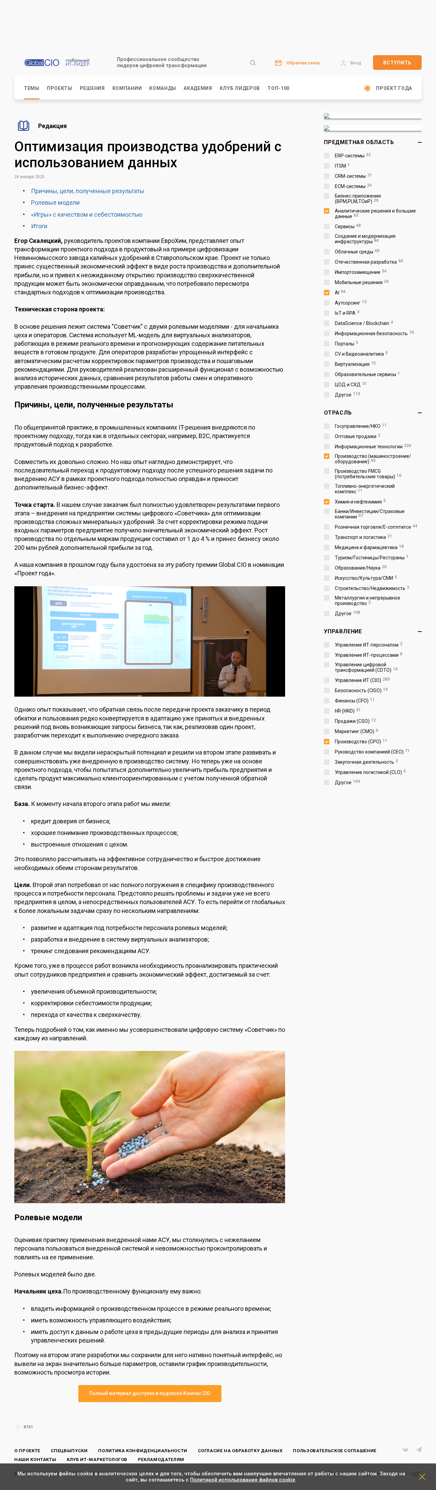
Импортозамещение (361, 272)
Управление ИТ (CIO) (362, 680)
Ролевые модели (55, 202)
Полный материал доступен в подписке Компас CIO (149, 1393)
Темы (32, 88)
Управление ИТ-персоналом (368, 645)
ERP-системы (353, 155)
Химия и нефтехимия (360, 502)
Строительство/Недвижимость (372, 588)
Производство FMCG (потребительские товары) (368, 473)
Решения (92, 88)
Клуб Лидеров (240, 88)
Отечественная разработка (369, 262)
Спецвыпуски (69, 1450)
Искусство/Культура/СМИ (366, 578)
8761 (27, 1427)
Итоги (39, 226)
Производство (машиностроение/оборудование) (373, 458)
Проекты (59, 88)
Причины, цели (52, 191)
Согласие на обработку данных (240, 1450)
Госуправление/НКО (361, 426)
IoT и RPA (347, 313)
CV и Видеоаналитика (361, 354)
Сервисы (348, 226)
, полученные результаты (108, 191)
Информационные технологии (373, 446)
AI (340, 292)
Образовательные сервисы (367, 374)
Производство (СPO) (361, 741)
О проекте (27, 1450)
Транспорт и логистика (363, 537)
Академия (198, 88)
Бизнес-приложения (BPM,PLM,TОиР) (358, 198)
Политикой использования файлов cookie (242, 1480)
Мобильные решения (362, 282)
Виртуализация (355, 364)
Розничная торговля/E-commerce (376, 527)
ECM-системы (353, 186)
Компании (127, 88)
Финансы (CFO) (355, 700)
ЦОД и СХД (351, 384)
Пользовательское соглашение (334, 1450)
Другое (347, 395)
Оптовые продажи (357, 436)
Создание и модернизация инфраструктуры (365, 238)
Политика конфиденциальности (142, 1450)
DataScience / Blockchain (364, 323)
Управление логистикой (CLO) (370, 772)
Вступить (397, 62)
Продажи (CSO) (355, 721)
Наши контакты (35, 1459)
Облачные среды (357, 251)
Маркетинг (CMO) (356, 731)
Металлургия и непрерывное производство (367, 600)
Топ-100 (278, 88)
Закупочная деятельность (366, 762)
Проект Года (394, 88)
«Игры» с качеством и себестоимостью (86, 214)
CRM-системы (353, 176)
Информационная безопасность (374, 333)
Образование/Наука (361, 568)
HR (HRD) (348, 711)
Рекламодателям (161, 1459)
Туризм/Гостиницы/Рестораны (371, 557)
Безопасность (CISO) (361, 690)
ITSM (342, 166)
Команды (162, 88)
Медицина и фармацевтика (369, 547)
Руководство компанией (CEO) (372, 752)
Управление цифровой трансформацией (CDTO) (366, 667)
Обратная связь (303, 62)
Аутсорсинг (351, 303)
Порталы (346, 343)
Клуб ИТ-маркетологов (97, 1459)
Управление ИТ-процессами (368, 655)
